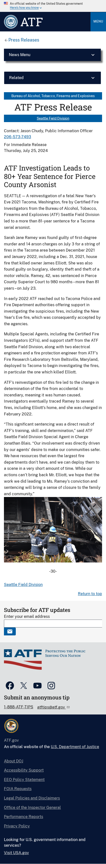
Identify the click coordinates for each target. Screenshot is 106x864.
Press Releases (23, 40)
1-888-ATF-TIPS (18, 707)
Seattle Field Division (53, 118)
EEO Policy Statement (24, 779)
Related (16, 77)
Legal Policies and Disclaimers (32, 798)
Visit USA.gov (16, 852)
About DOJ (13, 761)
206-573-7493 (17, 136)
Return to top (90, 593)
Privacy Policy (17, 826)
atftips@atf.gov (51, 707)
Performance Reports (23, 816)
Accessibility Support (24, 770)
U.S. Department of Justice (75, 746)
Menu (98, 21)
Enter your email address (27, 616)
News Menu (19, 54)
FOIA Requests (18, 788)
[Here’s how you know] (53, 6)
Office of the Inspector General (32, 807)
